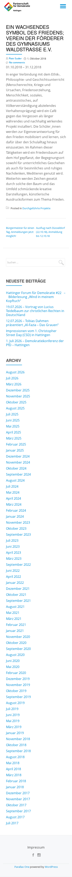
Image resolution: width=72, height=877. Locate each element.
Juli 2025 (12, 414)
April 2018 (13, 769)
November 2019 (18, 685)
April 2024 (13, 498)
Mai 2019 (12, 721)
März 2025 (13, 438)
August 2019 (15, 703)
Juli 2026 (12, 378)
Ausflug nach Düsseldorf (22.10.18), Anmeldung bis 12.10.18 (50, 232)
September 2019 (18, 697)
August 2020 (15, 655)
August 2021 (15, 606)
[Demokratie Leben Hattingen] (17, 7)
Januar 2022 (15, 582)
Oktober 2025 (16, 402)
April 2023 (13, 552)
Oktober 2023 (16, 528)
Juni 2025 (13, 420)
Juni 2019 (13, 715)
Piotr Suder (15, 58)
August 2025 (15, 408)
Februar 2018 (16, 781)
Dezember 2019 (18, 679)
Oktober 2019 (16, 691)
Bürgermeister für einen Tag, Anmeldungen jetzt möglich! (20, 232)
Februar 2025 (16, 444)
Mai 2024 (12, 492)
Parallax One (22, 867)
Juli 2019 (12, 709)
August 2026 (15, 372)
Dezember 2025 (18, 390)
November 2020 (18, 637)
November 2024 (18, 462)
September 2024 (18, 474)
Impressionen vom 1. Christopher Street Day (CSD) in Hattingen (31, 333)
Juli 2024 (12, 486)
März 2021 (13, 618)
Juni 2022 (13, 570)
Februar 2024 (16, 510)
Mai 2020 (12, 667)
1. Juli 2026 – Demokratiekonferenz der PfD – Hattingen (35, 343)
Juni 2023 (13, 546)
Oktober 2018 (16, 745)
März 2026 (13, 384)
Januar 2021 (15, 630)
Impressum (36, 847)
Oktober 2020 (16, 643)
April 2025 (13, 432)
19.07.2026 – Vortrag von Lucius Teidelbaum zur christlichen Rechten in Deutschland (35, 311)
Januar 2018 (15, 787)
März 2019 (13, 727)
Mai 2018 (12, 763)
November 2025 (18, 396)
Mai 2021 (12, 612)
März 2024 (13, 504)
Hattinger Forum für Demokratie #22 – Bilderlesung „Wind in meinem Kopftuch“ (35, 297)
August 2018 (15, 757)
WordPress (51, 867)
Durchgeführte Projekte (36, 208)
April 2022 (13, 576)
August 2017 (15, 817)
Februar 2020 (16, 673)
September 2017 (18, 811)
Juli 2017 (12, 823)
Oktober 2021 (16, 594)
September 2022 (18, 564)
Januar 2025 (15, 450)
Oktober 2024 (16, 468)
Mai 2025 (12, 426)
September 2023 (18, 534)
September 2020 (18, 649)
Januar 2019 (15, 733)
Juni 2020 (13, 661)
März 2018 (13, 775)
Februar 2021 (16, 624)
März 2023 (13, 558)
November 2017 (18, 799)
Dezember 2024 (18, 456)
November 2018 (18, 739)
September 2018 (18, 751)
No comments (17, 62)
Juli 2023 (12, 540)
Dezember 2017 (18, 793)
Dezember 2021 (18, 588)
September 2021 (18, 600)
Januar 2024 (15, 516)
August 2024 (15, 480)
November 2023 (18, 522)
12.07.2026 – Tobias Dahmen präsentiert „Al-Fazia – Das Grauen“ (32, 323)
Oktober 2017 (16, 805)
